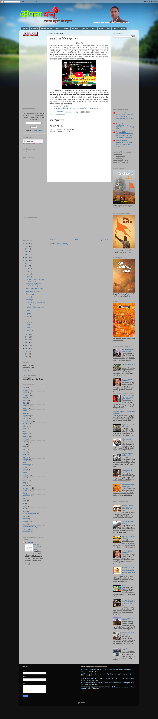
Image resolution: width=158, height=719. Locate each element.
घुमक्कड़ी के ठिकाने (46, 28)
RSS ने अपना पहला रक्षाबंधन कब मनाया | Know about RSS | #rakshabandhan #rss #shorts (125, 116)
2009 (27, 357)
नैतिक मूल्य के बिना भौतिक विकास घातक (127, 440)
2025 (27, 246)
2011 (27, 351)
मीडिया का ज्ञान (30, 542)
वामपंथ (24, 431)
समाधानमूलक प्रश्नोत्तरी (32, 291)
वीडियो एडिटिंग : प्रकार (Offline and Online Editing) (37, 547)
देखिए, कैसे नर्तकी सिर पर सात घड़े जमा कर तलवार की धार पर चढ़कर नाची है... (76, 108)
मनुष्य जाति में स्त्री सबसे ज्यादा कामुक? (128, 425)
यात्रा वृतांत (26, 460)
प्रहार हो (124, 649)
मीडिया (101, 28)
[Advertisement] (79, 193)
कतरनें (94, 28)
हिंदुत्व (24, 462)
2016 (27, 337)
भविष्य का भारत (27, 490)
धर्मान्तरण (25, 480)
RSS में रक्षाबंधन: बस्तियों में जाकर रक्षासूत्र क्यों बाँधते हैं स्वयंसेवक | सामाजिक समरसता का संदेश (106, 674)
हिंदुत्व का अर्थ (30, 294)
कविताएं (58, 28)
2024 (27, 249)
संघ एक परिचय (30, 297)
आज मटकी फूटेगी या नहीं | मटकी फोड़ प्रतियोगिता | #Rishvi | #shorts (124, 144)
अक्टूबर (29, 274)
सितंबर (29, 277)
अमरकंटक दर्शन (27, 488)
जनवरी (29, 330)
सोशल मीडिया (26, 521)
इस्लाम (24, 429)
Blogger (75, 703)
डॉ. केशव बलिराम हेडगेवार (29, 514)
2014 (27, 343)
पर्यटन (24, 444)
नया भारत (25, 442)
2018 (27, 266)
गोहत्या (24, 511)
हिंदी (24, 483)
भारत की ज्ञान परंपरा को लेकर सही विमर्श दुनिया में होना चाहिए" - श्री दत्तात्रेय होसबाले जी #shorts (124, 135)
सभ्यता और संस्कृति (28, 421)
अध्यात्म (25, 470)
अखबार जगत (26, 457)
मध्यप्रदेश (25, 400)
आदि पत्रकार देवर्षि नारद (29, 526)
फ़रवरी (29, 328)
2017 (27, 334)
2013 (27, 345)
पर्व (23, 503)
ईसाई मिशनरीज (27, 529)
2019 (27, 263)
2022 (27, 255)
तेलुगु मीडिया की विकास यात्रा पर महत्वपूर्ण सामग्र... (35, 280)
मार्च (28, 325)
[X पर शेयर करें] (85, 112)
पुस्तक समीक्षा (26, 405)
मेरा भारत (124, 585)
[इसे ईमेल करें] (81, 112)
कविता (24, 447)
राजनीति (25, 387)
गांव (23, 508)
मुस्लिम (24, 413)
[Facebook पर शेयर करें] (87, 112)
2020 (27, 260)
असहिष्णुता (25, 408)
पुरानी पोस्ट (105, 239)
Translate (38, 144)
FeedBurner (38, 130)
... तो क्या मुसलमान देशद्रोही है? (127, 380)
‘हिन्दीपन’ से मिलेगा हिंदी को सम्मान (35, 307)
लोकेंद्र (123, 28)
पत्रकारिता (25, 436)
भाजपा (24, 398)
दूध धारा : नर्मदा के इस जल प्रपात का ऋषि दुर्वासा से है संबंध (128, 397)
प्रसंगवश (25, 411)
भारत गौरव (25, 418)
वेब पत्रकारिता (26, 532)
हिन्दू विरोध (25, 434)
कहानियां (66, 28)
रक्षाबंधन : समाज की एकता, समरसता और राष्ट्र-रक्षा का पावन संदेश (127, 508)
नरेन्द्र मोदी (25, 395)
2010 (27, 354)
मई (28, 319)
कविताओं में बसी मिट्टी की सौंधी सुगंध (128, 485)
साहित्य (24, 449)
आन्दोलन (25, 472)
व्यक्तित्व (25, 393)
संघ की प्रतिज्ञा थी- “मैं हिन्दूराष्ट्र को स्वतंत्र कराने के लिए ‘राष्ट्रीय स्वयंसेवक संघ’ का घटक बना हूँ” (128, 571)
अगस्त (29, 311)
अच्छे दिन (25, 424)
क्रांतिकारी (25, 485)
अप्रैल (29, 322)
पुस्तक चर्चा (85, 28)
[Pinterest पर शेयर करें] (89, 112)
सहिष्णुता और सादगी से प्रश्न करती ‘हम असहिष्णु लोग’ (33, 285)
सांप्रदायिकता (26, 416)
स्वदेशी (24, 501)
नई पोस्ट (52, 239)
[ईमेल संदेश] (76, 112)
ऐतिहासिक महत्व (27, 465)
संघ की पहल (29, 300)
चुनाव (24, 452)
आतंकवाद (25, 426)
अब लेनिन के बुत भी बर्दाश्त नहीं (127, 522)
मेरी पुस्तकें (75, 28)
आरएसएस (25, 390)
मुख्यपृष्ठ (78, 239)
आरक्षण (24, 524)
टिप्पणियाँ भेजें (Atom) (62, 244)
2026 (27, 243)
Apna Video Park (122, 113)
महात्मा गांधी (26, 519)
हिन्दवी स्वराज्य (26, 496)
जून (28, 316)
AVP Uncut (119, 123)
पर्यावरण (25, 478)
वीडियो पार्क (34, 28)
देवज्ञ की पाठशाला (121, 141)
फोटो (108, 28)
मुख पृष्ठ (25, 28)
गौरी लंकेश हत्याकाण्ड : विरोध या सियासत (128, 350)
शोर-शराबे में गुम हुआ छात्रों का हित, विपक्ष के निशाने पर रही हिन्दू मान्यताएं (128, 602)
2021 (27, 257)
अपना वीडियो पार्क (59, 115)
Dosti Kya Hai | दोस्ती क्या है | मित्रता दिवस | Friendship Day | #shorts (125, 126)
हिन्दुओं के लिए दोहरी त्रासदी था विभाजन (127, 454)
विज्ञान (24, 498)
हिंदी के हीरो (26, 454)
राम (23, 467)
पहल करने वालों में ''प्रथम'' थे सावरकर (127, 471)
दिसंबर (29, 268)
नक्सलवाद (25, 516)
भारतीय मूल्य (26, 475)
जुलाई (28, 313)
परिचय (115, 28)
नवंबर (28, 271)
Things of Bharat (122, 132)
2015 (27, 340)
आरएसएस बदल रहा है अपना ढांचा (128, 633)
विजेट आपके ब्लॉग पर (27, 370)
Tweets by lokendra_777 (31, 152)
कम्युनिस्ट (25, 439)
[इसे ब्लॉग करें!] (83, 112)
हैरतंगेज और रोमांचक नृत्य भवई (34, 288)
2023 (27, 252)
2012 (27, 348)
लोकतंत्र (25, 493)
